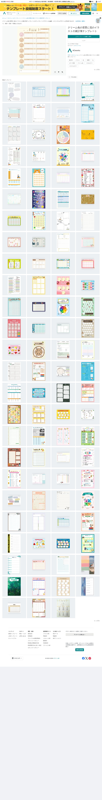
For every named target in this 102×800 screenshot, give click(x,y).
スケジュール (77, 45)
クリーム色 (80, 63)
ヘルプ (99, 1)
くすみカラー (89, 63)
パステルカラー (73, 66)
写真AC (45, 636)
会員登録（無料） (81, 21)
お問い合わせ (22, 636)
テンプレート (36, 13)
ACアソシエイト (57, 638)
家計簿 (71, 60)
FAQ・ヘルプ (22, 633)
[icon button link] (93, 13)
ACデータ (55, 633)
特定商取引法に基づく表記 (34, 645)
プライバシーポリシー (33, 640)
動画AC (45, 640)
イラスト (77, 60)
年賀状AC (45, 643)
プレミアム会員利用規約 (34, 638)
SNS (92, 1)
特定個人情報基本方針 (33, 643)
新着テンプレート (12, 633)
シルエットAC (46, 638)
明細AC (55, 636)
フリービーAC (46, 645)
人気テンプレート (12, 636)
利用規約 (30, 636)
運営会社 (30, 633)
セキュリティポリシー (33, 647)
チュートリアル (12, 638)
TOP (69, 55)
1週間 (88, 60)
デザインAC (56, 658)
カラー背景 (72, 63)
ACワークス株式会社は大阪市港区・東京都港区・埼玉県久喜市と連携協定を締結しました (52, 1)
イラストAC (46, 633)
